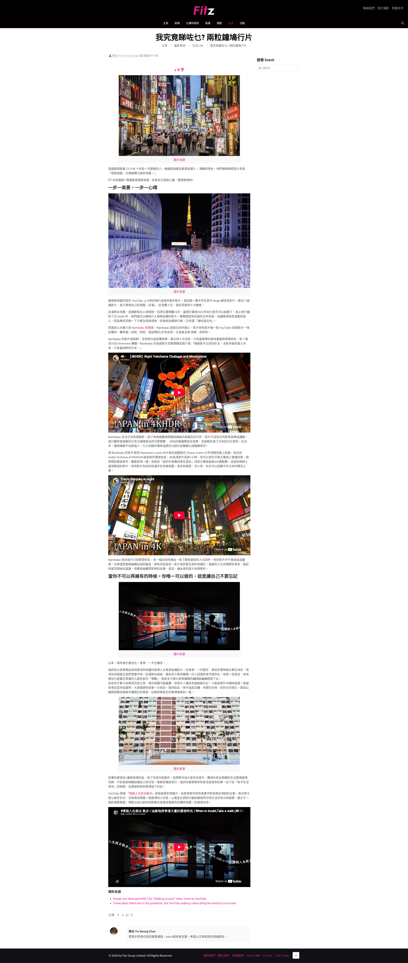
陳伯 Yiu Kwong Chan (125, 55)
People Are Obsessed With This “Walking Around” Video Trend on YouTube (159, 898)
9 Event (267, 955)
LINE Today (282, 955)
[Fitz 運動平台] (204, 9)
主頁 (164, 45)
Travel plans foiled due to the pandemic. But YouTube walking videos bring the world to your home (174, 903)
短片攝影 (383, 8)
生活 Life (197, 45)
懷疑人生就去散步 (140, 793)
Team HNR (253, 955)
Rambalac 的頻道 (143, 327)
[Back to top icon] (296, 955)
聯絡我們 (369, 8)
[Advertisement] (278, 124)
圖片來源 (179, 160)
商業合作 (397, 8)
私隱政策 (238, 955)
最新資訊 (180, 45)
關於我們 (223, 955)
